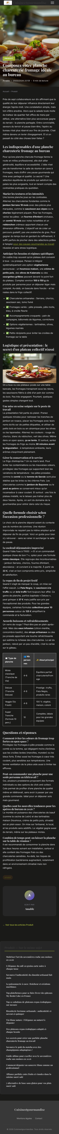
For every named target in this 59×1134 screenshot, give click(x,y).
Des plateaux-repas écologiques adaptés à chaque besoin (26, 1030)
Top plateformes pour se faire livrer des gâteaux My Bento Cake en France (29, 994)
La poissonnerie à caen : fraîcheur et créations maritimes (28, 985)
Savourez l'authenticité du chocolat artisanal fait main (29, 976)
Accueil (6, 91)
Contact (38, 1118)
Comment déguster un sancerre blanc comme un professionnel (29, 1066)
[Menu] (52, 3)
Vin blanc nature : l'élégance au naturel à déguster (25, 1021)
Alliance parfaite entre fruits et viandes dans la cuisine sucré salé (28, 1075)
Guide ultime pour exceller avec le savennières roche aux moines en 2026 (28, 1057)
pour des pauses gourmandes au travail (33, 244)
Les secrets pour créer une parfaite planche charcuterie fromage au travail (27, 1039)
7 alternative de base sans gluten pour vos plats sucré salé (28, 1084)
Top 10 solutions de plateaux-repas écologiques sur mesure (28, 1003)
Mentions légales (24, 1118)
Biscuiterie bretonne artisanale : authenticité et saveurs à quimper (28, 1012)
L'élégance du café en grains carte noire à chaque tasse (26, 967)
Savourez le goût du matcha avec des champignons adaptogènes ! (23, 1048)
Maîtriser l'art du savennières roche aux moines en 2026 (29, 958)
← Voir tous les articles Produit (18, 925)
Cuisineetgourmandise (29, 3)
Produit (9, 58)
